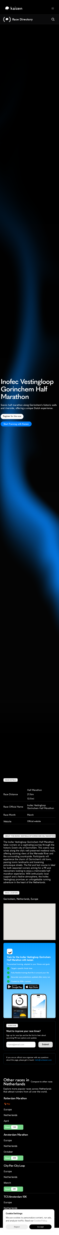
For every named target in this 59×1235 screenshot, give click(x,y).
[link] (14, 8)
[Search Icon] (53, 19)
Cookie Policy (40, 1220)
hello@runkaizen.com (43, 1060)
